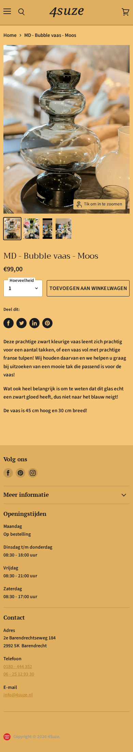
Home (10, 35)
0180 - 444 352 (17, 666)
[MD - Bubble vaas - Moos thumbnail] (12, 229)
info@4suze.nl (18, 695)
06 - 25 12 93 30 (18, 674)
